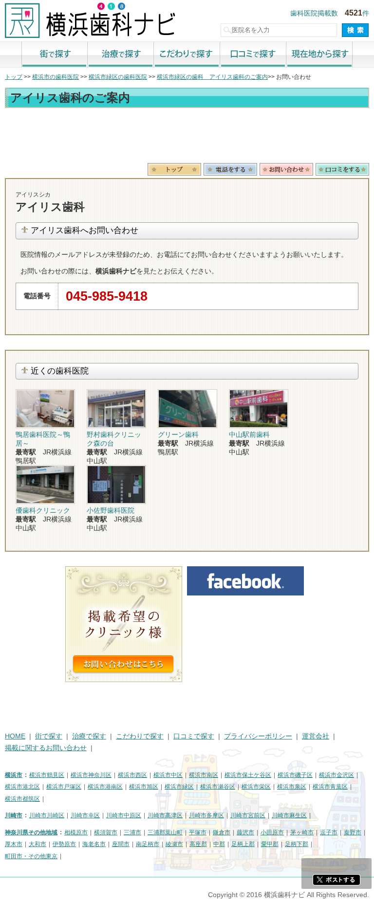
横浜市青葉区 (330, 786)
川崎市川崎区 (46, 815)
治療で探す (121, 55)
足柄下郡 (296, 844)
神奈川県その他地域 (31, 832)
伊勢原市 (64, 844)
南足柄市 (147, 844)
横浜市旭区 (143, 786)
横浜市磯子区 (295, 775)
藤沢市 (245, 832)
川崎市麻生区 (289, 815)
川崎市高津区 (165, 815)
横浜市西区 (132, 775)
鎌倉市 (221, 832)
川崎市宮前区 (247, 815)
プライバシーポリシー (258, 736)
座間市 (121, 844)
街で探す (54, 55)
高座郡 (198, 844)
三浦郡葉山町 (165, 832)
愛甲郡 (270, 844)
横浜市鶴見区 (46, 775)
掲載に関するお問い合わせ (46, 748)
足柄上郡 (243, 844)
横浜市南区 (203, 775)
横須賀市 (105, 832)
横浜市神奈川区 (91, 775)
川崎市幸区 (85, 815)
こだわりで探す (187, 55)
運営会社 (315, 736)
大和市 (37, 844)
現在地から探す (319, 55)
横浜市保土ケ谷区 (247, 775)
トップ (13, 76)
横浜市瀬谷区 (217, 786)
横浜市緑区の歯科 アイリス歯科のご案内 (212, 76)
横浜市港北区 (22, 786)
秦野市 (352, 832)
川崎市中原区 (123, 815)
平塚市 (197, 832)
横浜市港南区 (105, 786)
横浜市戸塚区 (63, 786)
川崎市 (13, 815)
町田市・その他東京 (31, 856)
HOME (15, 736)
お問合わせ (286, 169)
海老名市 (94, 844)
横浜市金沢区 (336, 775)
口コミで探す (253, 55)
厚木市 (13, 844)
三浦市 (132, 832)
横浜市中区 (168, 775)
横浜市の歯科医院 (55, 76)
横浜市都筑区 (22, 798)
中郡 (219, 844)
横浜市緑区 (179, 786)
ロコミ (342, 169)
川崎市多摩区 (206, 815)
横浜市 (13, 775)
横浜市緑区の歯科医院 (118, 76)
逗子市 (328, 832)
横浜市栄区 (256, 786)
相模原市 (76, 832)
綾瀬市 (174, 844)
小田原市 (272, 832)
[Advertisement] (187, 137)
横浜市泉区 (291, 786)
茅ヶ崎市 (302, 832)
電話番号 (230, 169)
